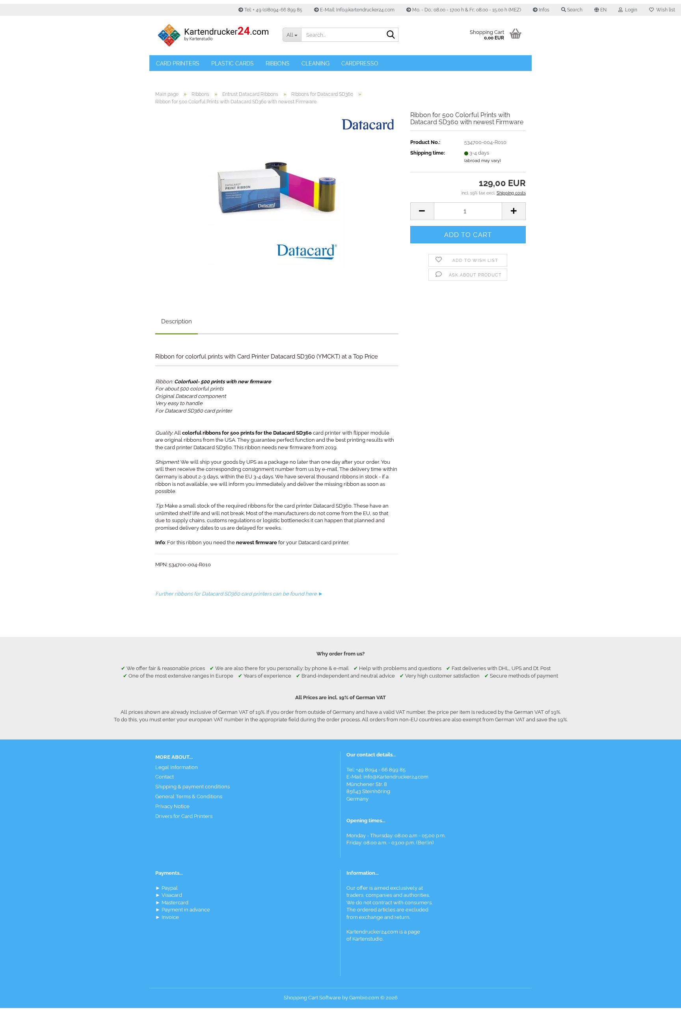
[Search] (390, 35)
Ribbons (278, 63)
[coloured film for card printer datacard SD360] (277, 200)
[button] (600, 10)
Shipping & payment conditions (192, 787)
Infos (543, 10)
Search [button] (574, 10)
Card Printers (177, 63)
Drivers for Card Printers (183, 816)
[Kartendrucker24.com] (213, 35)
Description (176, 321)
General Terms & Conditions (188, 796)
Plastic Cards (232, 63)
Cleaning (315, 63)
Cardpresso (359, 63)
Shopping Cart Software (312, 998)
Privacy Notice (172, 806)
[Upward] (659, 1000)
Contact (164, 777)
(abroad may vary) (482, 160)
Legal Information (176, 767)
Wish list (664, 10)
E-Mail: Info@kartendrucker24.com (356, 10)
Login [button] (630, 10)
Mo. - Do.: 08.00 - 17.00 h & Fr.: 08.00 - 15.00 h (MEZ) (466, 10)
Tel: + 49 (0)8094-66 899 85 (272, 10)
